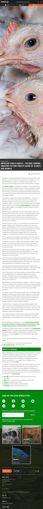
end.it (3, 340)
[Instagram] (23, 401)
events (17, 334)
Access (6, 383)
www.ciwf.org (16, 373)
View (5, 380)
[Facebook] (13, 401)
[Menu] (41, 2)
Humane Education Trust (23, 325)
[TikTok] (13, 406)
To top (37, 471)
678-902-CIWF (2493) (6, 497)
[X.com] (3, 401)
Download (6, 385)
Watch (5, 382)
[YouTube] (32, 401)
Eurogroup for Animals (8, 324)
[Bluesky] (23, 406)
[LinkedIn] (3, 406)
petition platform (25, 205)
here (17, 362)
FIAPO (34, 325)
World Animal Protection (32, 322)
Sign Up (33, 415)
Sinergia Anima (12, 325)
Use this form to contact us (7, 503)
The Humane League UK (21, 324)
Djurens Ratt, (31, 324)
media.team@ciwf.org (8, 344)
